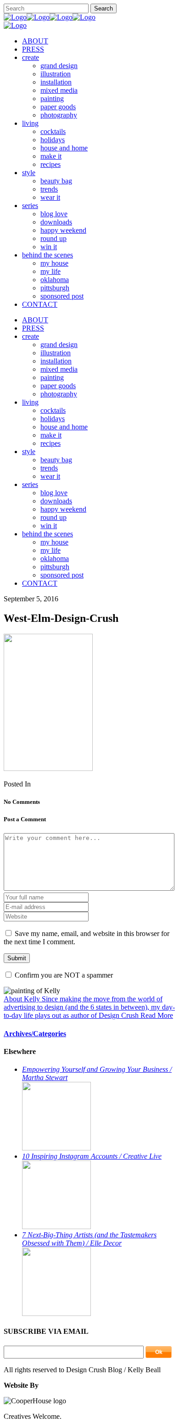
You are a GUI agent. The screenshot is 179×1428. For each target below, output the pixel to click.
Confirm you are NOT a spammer (63, 975)
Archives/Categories (35, 1034)
